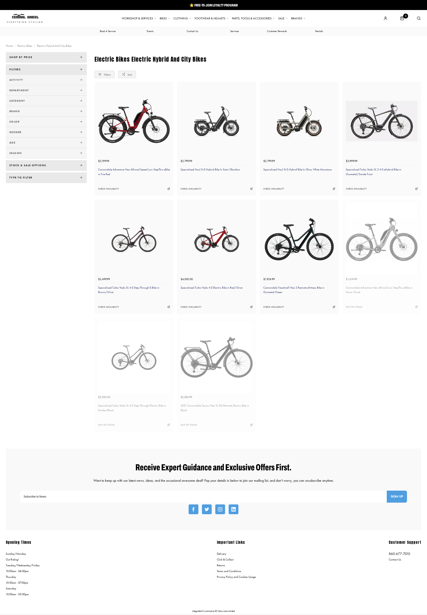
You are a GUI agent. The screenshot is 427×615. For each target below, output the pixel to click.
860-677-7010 (399, 554)
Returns (221, 565)
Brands (296, 18)
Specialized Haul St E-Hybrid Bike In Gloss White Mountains (297, 169)
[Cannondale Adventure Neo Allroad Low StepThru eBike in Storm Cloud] (382, 239)
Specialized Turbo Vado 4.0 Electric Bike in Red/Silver (212, 287)
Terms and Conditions (229, 571)
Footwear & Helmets (210, 18)
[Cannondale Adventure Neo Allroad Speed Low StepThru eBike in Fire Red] (134, 121)
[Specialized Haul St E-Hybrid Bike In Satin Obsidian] (216, 121)
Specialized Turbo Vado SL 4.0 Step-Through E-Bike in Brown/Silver (128, 290)
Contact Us (395, 559)
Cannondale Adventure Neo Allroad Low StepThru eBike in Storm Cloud (379, 290)
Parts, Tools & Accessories (252, 18)
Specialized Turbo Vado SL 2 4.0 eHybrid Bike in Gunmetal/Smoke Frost (373, 172)
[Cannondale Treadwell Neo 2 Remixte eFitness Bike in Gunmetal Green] (299, 239)
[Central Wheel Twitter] (207, 509)
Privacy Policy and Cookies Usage (236, 577)
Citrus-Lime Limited (226, 611)
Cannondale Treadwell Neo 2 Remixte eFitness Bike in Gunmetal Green (293, 290)
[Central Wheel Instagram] (220, 509)
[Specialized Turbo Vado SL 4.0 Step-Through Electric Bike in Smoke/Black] (134, 357)
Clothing (180, 18)
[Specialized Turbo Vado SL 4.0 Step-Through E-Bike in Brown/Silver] (134, 239)
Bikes (163, 18)
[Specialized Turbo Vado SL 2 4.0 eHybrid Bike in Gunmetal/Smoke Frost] (382, 121)
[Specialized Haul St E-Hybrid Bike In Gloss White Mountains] (299, 121)
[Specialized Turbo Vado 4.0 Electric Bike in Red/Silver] (216, 239)
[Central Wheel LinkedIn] (233, 509)
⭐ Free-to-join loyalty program (213, 5)
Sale (281, 18)
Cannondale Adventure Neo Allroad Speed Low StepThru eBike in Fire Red (134, 172)
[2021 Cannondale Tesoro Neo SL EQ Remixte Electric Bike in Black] (216, 357)
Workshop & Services (137, 18)
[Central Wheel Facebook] (193, 509)
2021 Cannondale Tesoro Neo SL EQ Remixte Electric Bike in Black (215, 408)
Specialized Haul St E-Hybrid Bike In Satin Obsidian (210, 169)
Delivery (221, 553)
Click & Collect (225, 559)
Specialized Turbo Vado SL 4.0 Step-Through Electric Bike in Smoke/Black (132, 408)
